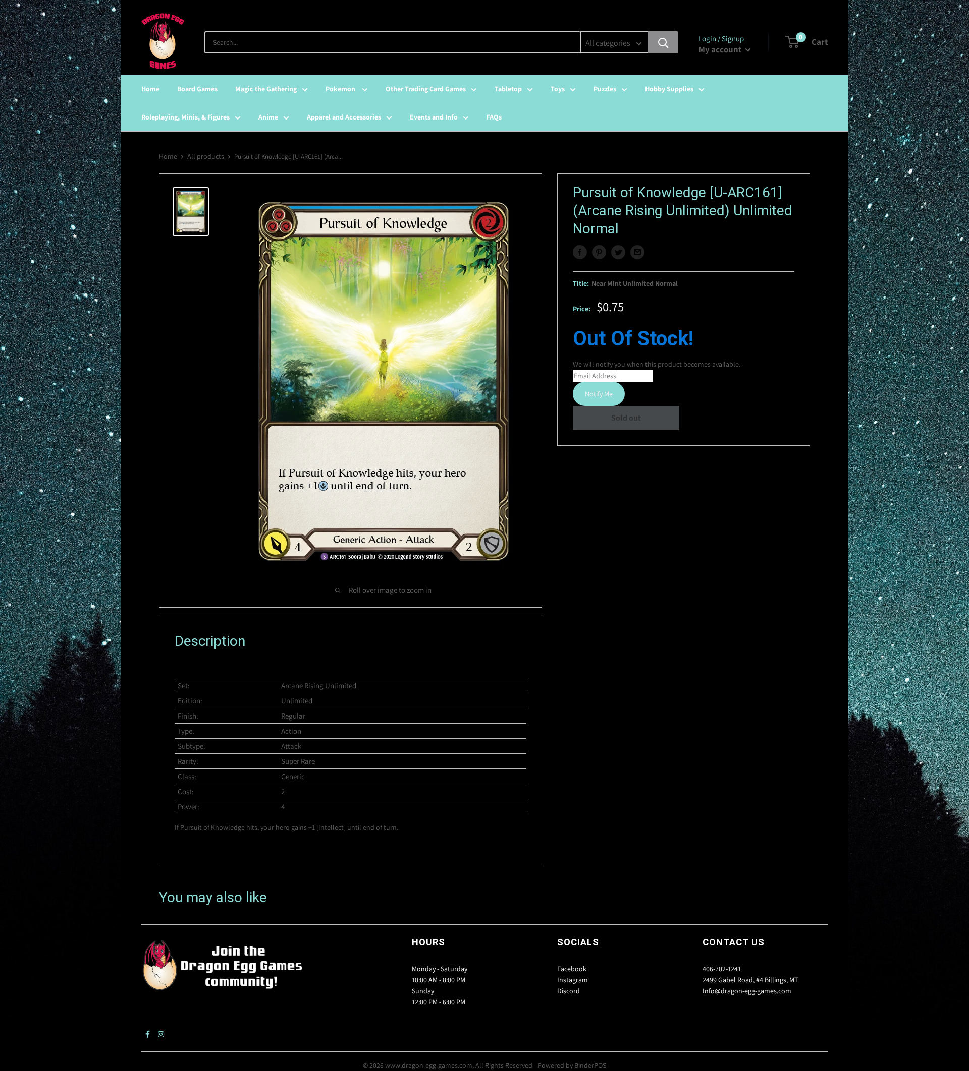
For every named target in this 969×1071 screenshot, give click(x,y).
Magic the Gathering (266, 88)
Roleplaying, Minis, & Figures (185, 117)
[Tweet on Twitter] (618, 252)
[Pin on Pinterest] (599, 252)
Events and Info (434, 117)
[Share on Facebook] (580, 252)
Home (150, 88)
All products (205, 156)
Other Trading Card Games (426, 88)
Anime (268, 117)
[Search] (663, 42)
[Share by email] (637, 252)
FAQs (494, 117)
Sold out (626, 417)
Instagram (572, 979)
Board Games (197, 88)
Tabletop (508, 88)
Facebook (571, 968)
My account (720, 49)
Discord (568, 990)
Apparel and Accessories (344, 117)
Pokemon (341, 88)
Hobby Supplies (669, 88)
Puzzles (605, 88)
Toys (558, 88)
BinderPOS (590, 1065)
